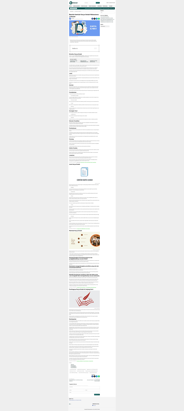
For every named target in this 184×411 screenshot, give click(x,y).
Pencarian (97, 2)
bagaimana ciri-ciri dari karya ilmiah (92, 369)
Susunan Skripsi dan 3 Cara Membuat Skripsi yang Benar (76, 380)
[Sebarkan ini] (92, 19)
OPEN (95, 48)
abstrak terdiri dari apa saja (81, 369)
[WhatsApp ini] (99, 19)
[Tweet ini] (94, 19)
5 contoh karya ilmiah (73, 369)
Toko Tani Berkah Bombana (104, 16)
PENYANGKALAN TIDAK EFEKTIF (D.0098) (106, 18)
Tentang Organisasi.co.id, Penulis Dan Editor (75, 400)
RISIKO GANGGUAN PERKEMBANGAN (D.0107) (107, 19)
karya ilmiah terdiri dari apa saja (83, 372)
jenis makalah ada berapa (73, 372)
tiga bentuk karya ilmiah (93, 372)
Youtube (94, 405)
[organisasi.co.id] (73, 2)
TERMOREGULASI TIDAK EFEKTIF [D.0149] (106, 20)
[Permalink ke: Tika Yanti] (70, 18)
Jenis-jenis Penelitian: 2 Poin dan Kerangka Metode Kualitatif (93, 380)
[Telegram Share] (97, 19)
